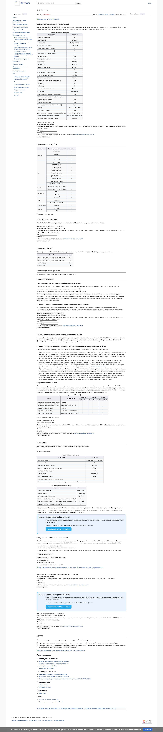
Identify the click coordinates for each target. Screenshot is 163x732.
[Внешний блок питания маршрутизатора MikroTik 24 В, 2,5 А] (57, 567)
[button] (12, 3)
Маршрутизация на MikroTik (47, 666)
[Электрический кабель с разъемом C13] (90, 567)
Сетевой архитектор (45, 687)
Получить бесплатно (43, 136)
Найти (79, 3)
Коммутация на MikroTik (46, 668)
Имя (38, 130)
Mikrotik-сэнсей (43, 685)
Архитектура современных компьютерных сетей (54, 676)
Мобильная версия (59, 720)
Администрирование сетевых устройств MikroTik (54, 661)
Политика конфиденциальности (19, 720)
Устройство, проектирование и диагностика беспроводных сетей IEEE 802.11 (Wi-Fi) (65, 679)
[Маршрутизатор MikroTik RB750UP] (48, 19)
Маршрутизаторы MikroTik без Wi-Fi (72, 708)
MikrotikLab (42, 693)
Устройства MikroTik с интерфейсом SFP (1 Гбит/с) (100, 708)
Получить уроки (42, 587)
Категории (40, 708)
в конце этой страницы (99, 367)
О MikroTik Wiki (33, 720)
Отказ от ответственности (45, 720)
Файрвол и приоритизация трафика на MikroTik (53, 663)
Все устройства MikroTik (52, 708)
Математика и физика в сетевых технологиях (53, 674)
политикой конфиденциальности (84, 134)
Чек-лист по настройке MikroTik (48, 699)
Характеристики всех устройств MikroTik (51, 702)
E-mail (39, 132)
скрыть (25, 14)
